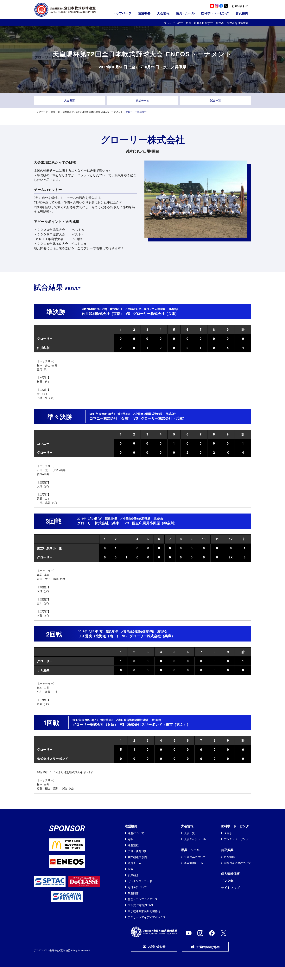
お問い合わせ (240, 6)
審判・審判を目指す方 (199, 23)
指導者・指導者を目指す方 (232, 23)
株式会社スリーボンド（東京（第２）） (158, 724)
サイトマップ (230, 887)
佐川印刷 (43, 347)
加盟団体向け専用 (208, 947)
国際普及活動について (237, 863)
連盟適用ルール (193, 863)
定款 (130, 839)
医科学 (228, 833)
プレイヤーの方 (173, 23)
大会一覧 (55, 111)
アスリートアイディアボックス (147, 917)
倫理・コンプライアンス (143, 899)
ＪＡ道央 (43, 670)
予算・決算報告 (137, 851)
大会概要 (69, 100)
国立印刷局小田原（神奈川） (154, 523)
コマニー (43, 443)
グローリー (45, 338)
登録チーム (134, 863)
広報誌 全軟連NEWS (140, 905)
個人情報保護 (230, 873)
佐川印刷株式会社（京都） (103, 313)
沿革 (130, 869)
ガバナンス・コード (140, 881)
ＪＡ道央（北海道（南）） (99, 635)
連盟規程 (133, 845)
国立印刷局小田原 (49, 548)
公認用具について (195, 857)
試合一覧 (215, 100)
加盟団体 (133, 893)
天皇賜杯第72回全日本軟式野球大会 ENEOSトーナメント (93, 111)
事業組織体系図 (137, 857)
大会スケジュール (195, 839)
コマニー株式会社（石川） (110, 418)
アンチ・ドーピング (236, 839)
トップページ (122, 13)
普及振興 (229, 857)
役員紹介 (133, 875)
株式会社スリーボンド (52, 758)
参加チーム (142, 100)
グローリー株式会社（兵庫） (156, 313)
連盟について (136, 833)
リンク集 (227, 880)
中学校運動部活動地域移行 (144, 911)
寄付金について (137, 887)
